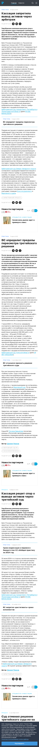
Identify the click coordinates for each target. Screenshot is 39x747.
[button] (13, 24)
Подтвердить (19, 743)
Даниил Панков (13, 444)
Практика (6, 119)
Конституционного (24, 191)
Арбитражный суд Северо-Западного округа (19, 169)
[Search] (32, 3)
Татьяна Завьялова (16, 431)
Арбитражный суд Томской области (15, 353)
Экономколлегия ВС (11, 451)
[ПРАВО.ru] (3, 3)
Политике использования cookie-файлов (15, 739)
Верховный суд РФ (11, 447)
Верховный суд (19, 387)
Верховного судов (9, 193)
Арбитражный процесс (12, 197)
